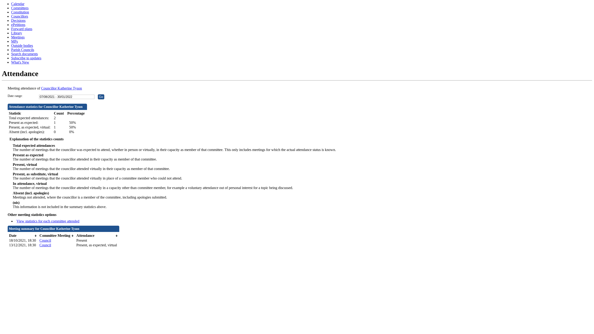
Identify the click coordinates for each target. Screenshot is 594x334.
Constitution (20, 12)
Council (45, 240)
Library (16, 33)
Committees (20, 8)
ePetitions (18, 25)
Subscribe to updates (26, 58)
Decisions (18, 20)
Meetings (18, 37)
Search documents (24, 54)
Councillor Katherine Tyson (61, 88)
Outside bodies (22, 46)
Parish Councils (22, 50)
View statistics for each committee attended (47, 221)
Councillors (19, 16)
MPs (14, 41)
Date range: (15, 96)
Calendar (17, 4)
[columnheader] (23, 235)
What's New (20, 62)
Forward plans (21, 29)
